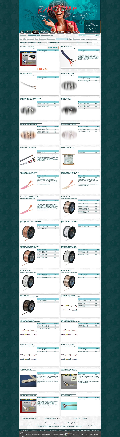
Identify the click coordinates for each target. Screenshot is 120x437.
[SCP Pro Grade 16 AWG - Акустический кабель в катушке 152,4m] (69, 361)
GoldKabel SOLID (66, 98)
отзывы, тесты (34, 430)
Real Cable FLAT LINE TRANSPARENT (30, 221)
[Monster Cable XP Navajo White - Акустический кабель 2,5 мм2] (69, 189)
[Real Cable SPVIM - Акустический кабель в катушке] (69, 290)
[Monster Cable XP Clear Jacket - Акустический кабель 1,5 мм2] (28, 189)
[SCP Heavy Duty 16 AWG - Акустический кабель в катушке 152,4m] (28, 336)
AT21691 (80, 374)
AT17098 (80, 106)
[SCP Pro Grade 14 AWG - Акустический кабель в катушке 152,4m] (28, 361)
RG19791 (80, 349)
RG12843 (39, 302)
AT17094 (80, 80)
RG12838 (80, 208)
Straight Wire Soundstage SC (28, 394)
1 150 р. (42, 69)
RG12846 (39, 252)
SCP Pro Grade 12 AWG (67, 320)
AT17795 (39, 106)
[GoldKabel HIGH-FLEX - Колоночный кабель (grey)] (69, 91)
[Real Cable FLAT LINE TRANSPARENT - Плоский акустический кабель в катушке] (28, 241)
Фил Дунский (22, 436)
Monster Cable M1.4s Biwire (28, 147)
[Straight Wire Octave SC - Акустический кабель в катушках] (28, 65)
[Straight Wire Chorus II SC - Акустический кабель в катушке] (69, 388)
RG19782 (80, 306)
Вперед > (85, 418)
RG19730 (80, 277)
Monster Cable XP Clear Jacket (28, 172)
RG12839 (80, 211)
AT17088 (39, 129)
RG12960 (80, 212)
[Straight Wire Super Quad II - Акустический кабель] (69, 409)
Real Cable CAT (65, 197)
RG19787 (80, 325)
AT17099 (80, 108)
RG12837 (80, 203)
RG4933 (38, 226)
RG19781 (80, 305)
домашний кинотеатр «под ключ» (90, 430)
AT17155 (80, 399)
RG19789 (39, 349)
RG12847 (39, 254)
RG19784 (39, 325)
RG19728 (39, 300)
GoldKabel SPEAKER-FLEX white (70, 123)
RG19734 (39, 228)
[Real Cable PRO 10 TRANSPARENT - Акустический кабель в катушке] (28, 265)
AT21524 (39, 131)
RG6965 (79, 252)
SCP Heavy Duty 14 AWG (68, 295)
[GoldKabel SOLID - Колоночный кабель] (69, 116)
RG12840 (80, 209)
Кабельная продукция (34, 35)
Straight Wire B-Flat (25, 369)
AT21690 (39, 399)
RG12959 (80, 206)
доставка (71, 430)
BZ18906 (80, 152)
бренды (46, 430)
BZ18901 (39, 202)
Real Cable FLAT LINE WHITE (69, 221)
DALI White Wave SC (26, 73)
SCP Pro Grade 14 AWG (26, 344)
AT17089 (80, 129)
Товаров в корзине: (92, 25)
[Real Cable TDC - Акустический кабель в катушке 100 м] (28, 315)
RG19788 (80, 326)
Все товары (23, 35)
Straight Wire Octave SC (27, 46)
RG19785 (39, 326)
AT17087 (80, 128)
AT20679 (80, 51)
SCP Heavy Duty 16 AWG (27, 320)
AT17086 (39, 128)
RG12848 (80, 254)
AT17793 (39, 103)
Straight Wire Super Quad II (68, 394)
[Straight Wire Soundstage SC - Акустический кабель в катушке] (28, 412)
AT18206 (39, 78)
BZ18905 (39, 152)
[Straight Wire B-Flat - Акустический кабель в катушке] (28, 387)
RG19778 (80, 302)
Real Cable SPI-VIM (25, 270)
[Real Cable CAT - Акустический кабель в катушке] (69, 216)
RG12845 (39, 251)
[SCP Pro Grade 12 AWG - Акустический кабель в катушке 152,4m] (69, 336)
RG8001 (38, 257)
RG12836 (80, 202)
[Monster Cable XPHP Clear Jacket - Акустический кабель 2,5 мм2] (28, 213)
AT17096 (80, 103)
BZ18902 (80, 177)
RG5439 (79, 205)
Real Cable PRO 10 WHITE (68, 246)
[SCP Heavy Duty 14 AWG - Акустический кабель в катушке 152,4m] (69, 312)
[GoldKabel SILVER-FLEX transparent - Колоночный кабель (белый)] (28, 116)
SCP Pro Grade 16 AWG (67, 344)
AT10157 (39, 374)
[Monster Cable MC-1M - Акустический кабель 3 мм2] (69, 165)
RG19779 (80, 303)
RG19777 (80, 300)
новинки (60, 430)
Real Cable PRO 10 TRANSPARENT (30, 246)
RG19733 (39, 277)
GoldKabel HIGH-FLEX (67, 73)
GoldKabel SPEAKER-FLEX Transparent (31, 123)
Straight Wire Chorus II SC (68, 369)
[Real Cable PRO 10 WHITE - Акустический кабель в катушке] (69, 265)
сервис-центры (25, 430)
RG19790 (39, 351)
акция (65, 430)
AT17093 (80, 78)
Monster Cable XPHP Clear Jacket (29, 197)
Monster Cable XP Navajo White (70, 172)
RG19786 (39, 328)
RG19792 (80, 351)
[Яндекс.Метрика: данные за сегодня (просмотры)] (69, 435)
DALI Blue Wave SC (66, 46)
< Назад (75, 418)
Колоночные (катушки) (47, 35)
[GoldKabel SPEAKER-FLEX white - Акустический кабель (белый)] (69, 140)
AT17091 (80, 131)
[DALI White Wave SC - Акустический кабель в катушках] (28, 92)
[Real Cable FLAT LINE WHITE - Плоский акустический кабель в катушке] (69, 241)
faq (41, 430)
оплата (77, 430)
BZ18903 (39, 177)
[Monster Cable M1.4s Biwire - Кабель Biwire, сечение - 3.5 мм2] (28, 165)
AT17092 (39, 132)
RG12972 (80, 251)
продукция (53, 430)
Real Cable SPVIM (66, 270)
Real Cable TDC (24, 295)
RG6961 (79, 226)
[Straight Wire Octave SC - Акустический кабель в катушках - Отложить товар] (53, 48)
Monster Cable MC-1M (67, 147)
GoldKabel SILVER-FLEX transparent (30, 98)
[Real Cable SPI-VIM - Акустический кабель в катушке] (28, 290)
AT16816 (39, 51)
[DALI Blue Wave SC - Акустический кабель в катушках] (69, 66)
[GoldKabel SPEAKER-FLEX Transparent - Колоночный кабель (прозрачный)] (28, 140)
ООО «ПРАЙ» (21, 433)
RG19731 (80, 279)
